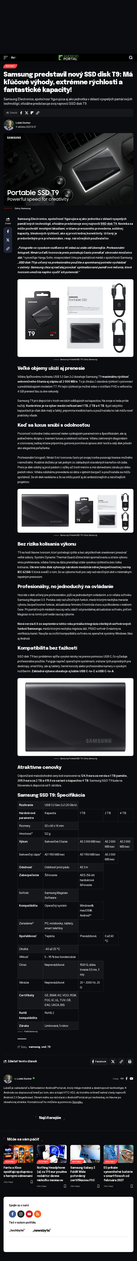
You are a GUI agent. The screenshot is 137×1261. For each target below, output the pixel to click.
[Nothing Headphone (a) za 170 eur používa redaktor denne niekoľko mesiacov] (52, 1154)
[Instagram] (20, 1214)
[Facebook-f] (12, 1214)
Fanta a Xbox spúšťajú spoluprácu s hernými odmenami (18, 1172)
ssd (43, 1047)
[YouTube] (131, 1079)
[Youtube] (29, 1214)
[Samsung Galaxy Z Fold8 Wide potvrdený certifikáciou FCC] (85, 1154)
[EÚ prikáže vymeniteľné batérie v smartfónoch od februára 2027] (118, 1154)
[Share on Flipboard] (32, 113)
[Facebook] (126, 1079)
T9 (48, 1047)
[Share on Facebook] (21, 113)
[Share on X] (26, 113)
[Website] (122, 1079)
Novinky (10, 66)
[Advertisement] (68, 27)
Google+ (77, 1102)
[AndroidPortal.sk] (68, 57)
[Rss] (37, 1214)
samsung (34, 1047)
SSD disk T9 (109, 223)
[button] (7, 57)
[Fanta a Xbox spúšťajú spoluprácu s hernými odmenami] (18, 1154)
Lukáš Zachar (23, 123)
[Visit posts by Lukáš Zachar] (9, 125)
